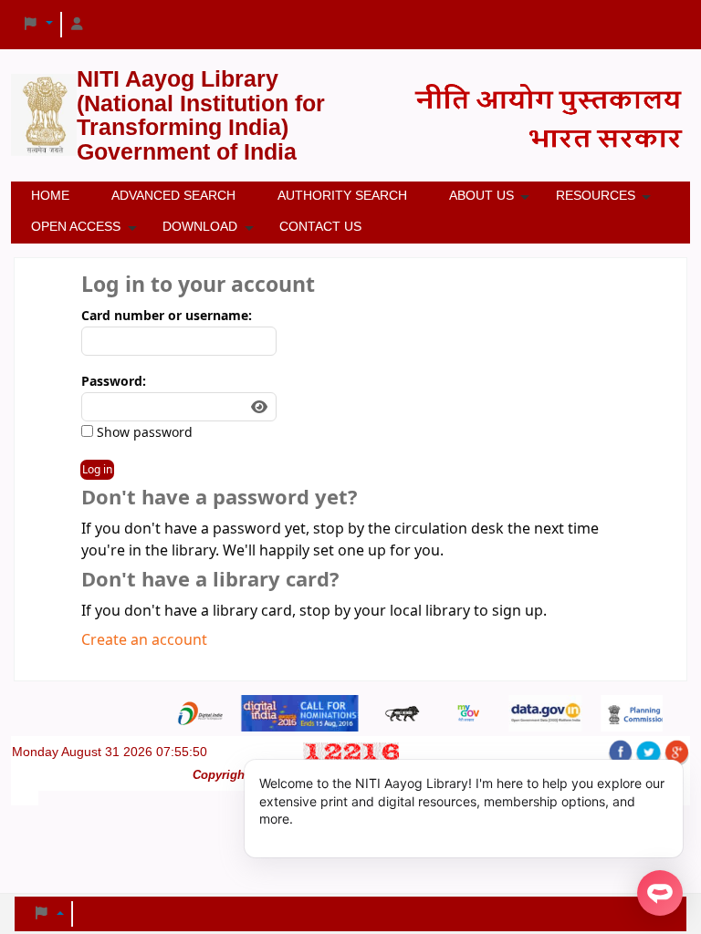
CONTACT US (320, 226)
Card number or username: (166, 316)
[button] (37, 24)
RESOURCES (595, 195)
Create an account (144, 640)
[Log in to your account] (77, 24)
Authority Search (342, 195)
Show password (143, 432)
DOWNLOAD (199, 226)
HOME (50, 195)
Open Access (75, 226)
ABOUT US (481, 195)
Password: (113, 381)
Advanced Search (173, 195)
